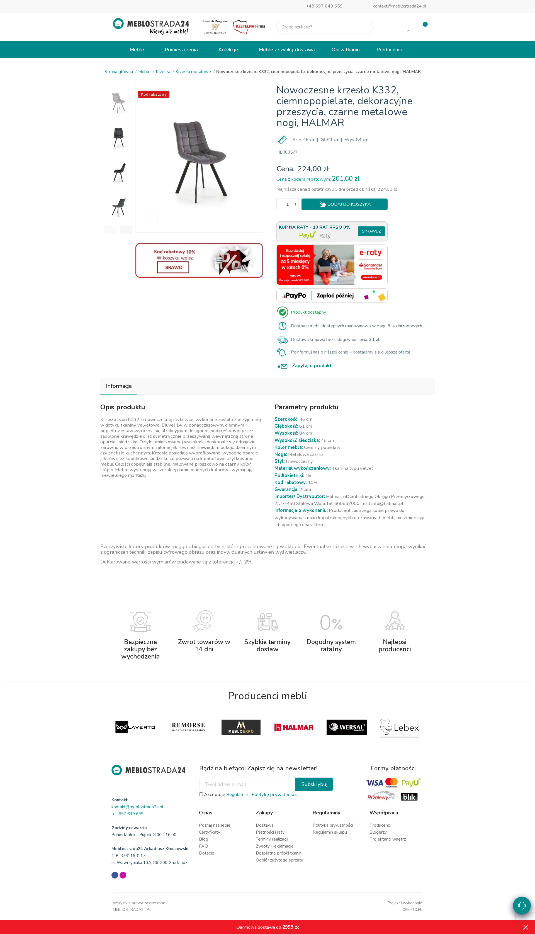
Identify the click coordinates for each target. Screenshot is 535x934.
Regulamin (237, 794)
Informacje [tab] (119, 386)
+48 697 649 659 (324, 6)
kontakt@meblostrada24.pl (399, 6)
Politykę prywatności (274, 794)
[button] (110, 230)
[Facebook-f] (114, 875)
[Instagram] (123, 875)
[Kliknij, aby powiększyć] (151, 220)
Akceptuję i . (250, 794)
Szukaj (365, 27)
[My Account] (391, 27)
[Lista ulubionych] (408, 27)
